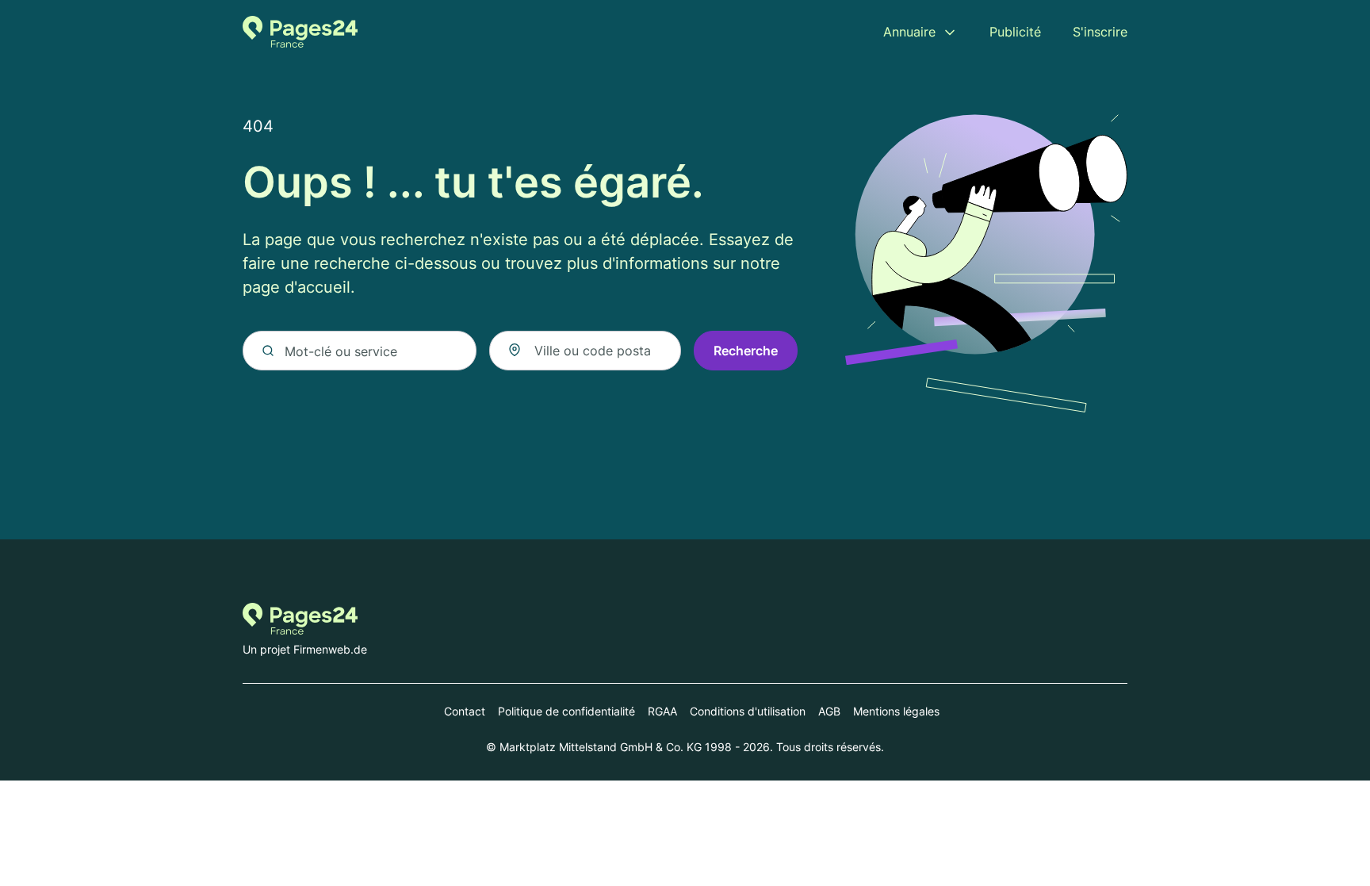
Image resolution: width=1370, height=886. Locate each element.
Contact (464, 711)
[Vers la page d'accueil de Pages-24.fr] (300, 32)
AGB (829, 711)
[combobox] (585, 350)
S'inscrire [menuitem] (1100, 32)
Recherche (746, 351)
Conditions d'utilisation (748, 711)
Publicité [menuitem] (1015, 32)
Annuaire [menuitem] (909, 32)
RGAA (662, 711)
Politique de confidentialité (566, 711)
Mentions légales (896, 711)
